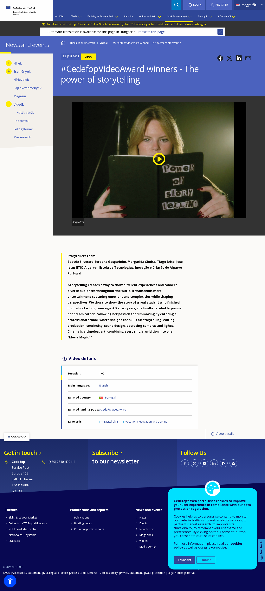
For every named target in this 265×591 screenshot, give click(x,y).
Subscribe (105, 453)
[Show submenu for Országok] (209, 16)
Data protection (155, 573)
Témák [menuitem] (73, 16)
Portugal (110, 397)
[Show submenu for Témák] (79, 16)
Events (143, 523)
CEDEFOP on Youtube (204, 463)
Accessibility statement (26, 573)
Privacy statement (131, 573)
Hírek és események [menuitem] (177, 16)
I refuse (205, 560)
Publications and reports (89, 510)
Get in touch (20, 453)
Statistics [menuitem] (128, 16)
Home (63, 42)
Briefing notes (83, 523)
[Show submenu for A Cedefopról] (233, 16)
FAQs (6, 573)
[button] (220, 58)
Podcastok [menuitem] (21, 121)
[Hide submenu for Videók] (9, 104)
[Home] (23, 10)
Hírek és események (82, 43)
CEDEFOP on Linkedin (214, 463)
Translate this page (150, 32)
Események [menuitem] (22, 71)
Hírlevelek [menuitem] (21, 80)
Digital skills (111, 421)
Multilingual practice (55, 573)
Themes (11, 510)
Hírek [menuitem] (18, 63)
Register (221, 4)
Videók (104, 43)
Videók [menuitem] (19, 104)
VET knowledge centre (23, 529)
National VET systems (22, 535)
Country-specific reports (89, 529)
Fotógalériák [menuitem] (23, 129)
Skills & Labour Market (23, 517)
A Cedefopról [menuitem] (224, 16)
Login (197, 4)
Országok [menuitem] (202, 16)
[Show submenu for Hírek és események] (189, 16)
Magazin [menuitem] (20, 96)
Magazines (146, 535)
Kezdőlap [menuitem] (59, 16)
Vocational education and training (146, 421)
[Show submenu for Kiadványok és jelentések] (116, 16)
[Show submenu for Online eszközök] (159, 16)
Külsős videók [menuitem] (25, 112)
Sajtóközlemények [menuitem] (28, 88)
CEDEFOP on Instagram (224, 463)
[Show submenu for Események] (9, 71)
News (142, 517)
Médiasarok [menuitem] (22, 137)
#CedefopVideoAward (112, 409)
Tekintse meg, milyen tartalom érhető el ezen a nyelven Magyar (169, 24)
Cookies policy (109, 573)
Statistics (14, 541)
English (103, 385)
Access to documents (83, 573)
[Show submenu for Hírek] (9, 63)
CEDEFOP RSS (233, 463)
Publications (81, 517)
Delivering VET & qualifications (28, 523)
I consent (184, 560)
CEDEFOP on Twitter (194, 463)
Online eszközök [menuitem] (148, 16)
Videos (143, 541)
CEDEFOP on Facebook (185, 463)
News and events (148, 510)
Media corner (147, 546)
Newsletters (146, 529)
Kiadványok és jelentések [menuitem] (100, 16)
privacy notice (215, 547)
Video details (225, 434)
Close (220, 32)
